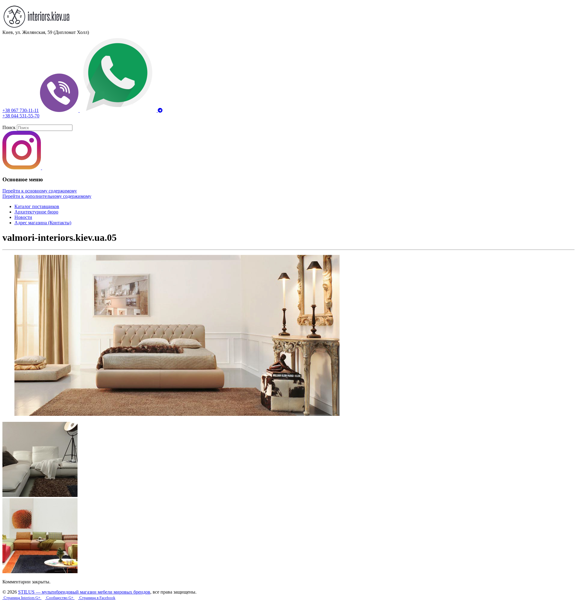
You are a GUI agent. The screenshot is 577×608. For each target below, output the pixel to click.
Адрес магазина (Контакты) (42, 222)
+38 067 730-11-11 (20, 110)
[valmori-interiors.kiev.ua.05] (177, 414)
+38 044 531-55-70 (20, 115)
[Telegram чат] (160, 110)
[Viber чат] (60, 110)
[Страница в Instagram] (22, 167)
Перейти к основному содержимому (39, 190)
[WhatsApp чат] (119, 110)
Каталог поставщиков (36, 206)
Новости (23, 217)
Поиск (9, 127)
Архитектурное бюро (36, 211)
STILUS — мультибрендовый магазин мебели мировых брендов (84, 591)
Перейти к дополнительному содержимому (46, 196)
